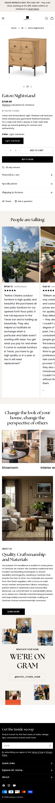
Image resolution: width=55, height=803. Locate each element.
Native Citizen (16, 797)
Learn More (33, 9)
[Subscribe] (50, 745)
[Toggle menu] (3, 18)
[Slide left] (24, 87)
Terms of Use (37, 752)
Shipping (6, 104)
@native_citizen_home (27, 676)
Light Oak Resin (12, 140)
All (22, 28)
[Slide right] (31, 87)
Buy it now (27, 159)
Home (14, 28)
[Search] (46, 18)
